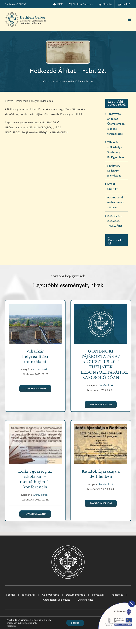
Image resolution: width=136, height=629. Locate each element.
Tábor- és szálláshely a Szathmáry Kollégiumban (115, 149)
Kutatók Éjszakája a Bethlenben (100, 441)
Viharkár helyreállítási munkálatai (35, 321)
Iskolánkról (28, 594)
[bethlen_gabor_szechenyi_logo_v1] (115, 601)
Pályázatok (98, 594)
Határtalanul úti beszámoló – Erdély (115, 202)
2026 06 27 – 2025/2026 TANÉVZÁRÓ (115, 220)
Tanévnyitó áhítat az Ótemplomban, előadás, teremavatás (116, 123)
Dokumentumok (75, 594)
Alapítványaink (50, 594)
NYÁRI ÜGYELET (112, 186)
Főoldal (10, 594)
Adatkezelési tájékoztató (56, 599)
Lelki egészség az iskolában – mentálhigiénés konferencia (35, 441)
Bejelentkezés (85, 599)
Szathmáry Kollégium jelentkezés (114, 170)
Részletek (11, 625)
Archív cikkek (35, 327)
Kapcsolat (117, 594)
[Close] (131, 603)
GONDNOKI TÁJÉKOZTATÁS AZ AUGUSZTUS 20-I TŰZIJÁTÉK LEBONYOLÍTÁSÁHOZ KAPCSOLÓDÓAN (100, 321)
